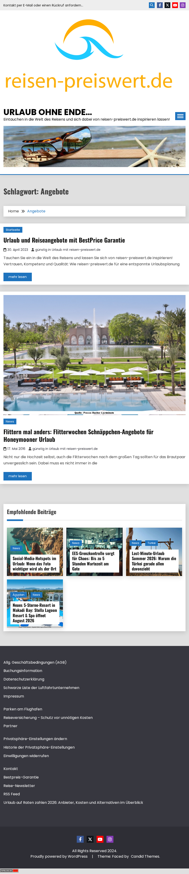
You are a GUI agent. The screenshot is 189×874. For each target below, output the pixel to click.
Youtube (175, 5)
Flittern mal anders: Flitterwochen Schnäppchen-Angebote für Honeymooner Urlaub (78, 435)
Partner (10, 726)
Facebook (160, 5)
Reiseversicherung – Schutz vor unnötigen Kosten (48, 717)
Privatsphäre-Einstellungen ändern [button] (35, 738)
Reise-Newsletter (19, 785)
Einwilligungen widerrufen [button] (26, 755)
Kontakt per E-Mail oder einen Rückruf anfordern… (43, 5)
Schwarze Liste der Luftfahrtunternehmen (41, 687)
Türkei (152, 543)
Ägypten (18, 595)
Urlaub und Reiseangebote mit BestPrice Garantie (64, 239)
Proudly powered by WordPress (59, 856)
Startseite (13, 230)
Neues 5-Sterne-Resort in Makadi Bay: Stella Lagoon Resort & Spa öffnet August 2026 (35, 613)
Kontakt (10, 768)
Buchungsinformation (22, 670)
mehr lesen (18, 277)
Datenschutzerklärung (23, 679)
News (10, 421)
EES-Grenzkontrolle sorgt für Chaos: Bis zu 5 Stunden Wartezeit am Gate (93, 561)
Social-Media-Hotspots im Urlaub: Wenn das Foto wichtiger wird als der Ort (34, 563)
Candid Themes (145, 856)
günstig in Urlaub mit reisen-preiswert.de (67, 249)
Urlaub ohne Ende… (47, 112)
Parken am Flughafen (22, 709)
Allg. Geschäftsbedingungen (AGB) (35, 662)
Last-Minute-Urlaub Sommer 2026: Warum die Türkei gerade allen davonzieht (154, 561)
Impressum (13, 696)
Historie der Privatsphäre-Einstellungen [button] (39, 747)
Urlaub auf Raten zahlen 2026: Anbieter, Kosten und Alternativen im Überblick (73, 802)
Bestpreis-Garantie (21, 777)
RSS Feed (11, 794)
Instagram (183, 5)
